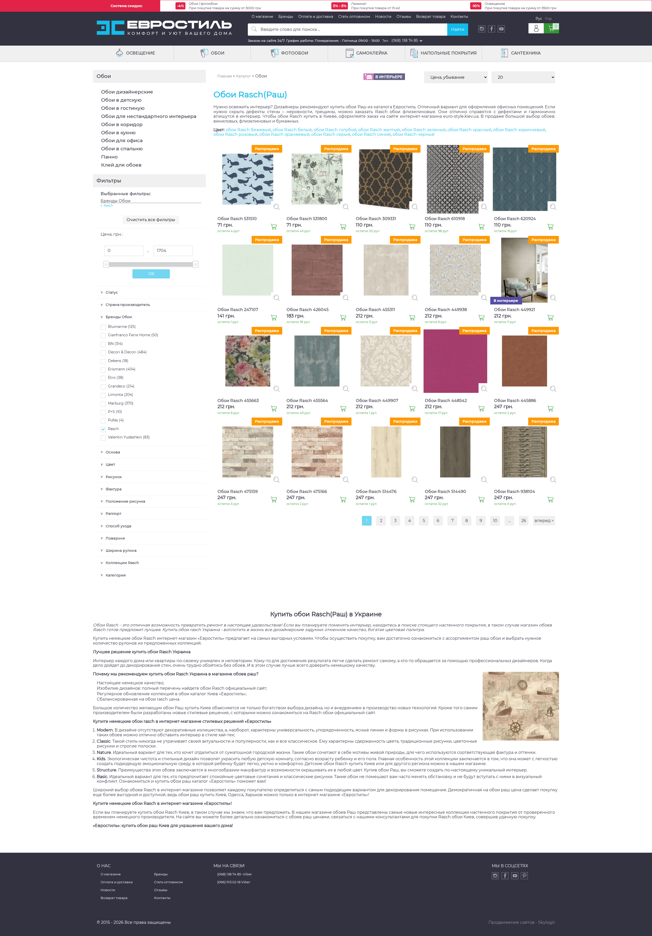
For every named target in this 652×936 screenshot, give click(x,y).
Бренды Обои (115, 201)
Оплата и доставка (315, 16)
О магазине (262, 16)
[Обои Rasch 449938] (481, 318)
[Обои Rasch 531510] (273, 227)
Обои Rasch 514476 (376, 491)
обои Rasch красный (469, 129)
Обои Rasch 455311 (375, 309)
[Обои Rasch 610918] (481, 227)
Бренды (285, 16)
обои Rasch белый (292, 129)
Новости (383, 16)
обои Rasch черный (413, 134)
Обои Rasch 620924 (515, 218)
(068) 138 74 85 (404, 40)
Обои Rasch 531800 (307, 218)
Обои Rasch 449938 (446, 309)
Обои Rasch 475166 (307, 491)
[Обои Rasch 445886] (550, 409)
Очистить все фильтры (151, 219)
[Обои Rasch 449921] (550, 318)
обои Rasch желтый (379, 129)
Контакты (459, 16)
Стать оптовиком (354, 16)
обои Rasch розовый (235, 134)
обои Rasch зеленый (424, 129)
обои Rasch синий (371, 134)
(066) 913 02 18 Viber (233, 882)
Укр (548, 19)
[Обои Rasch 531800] (343, 227)
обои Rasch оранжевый (284, 134)
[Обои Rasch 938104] (550, 500)
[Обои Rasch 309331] (412, 227)
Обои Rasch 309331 (376, 218)
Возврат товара (430, 16)
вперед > (544, 520)
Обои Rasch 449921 (514, 309)
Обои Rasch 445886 (515, 400)
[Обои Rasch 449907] (412, 409)
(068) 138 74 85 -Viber (234, 874)
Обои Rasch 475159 (238, 491)
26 (523, 520)
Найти (457, 29)
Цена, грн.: (112, 234)
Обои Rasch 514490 (445, 491)
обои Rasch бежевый (248, 129)
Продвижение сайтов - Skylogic (521, 922)
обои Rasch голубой (335, 129)
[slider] (106, 264)
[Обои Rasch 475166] (343, 500)
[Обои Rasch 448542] (481, 409)
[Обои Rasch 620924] (550, 227)
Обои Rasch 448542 (446, 400)
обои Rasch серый (330, 134)
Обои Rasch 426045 (308, 309)
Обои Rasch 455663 (238, 400)
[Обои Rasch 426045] (343, 318)
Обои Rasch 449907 (377, 400)
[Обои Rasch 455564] (343, 409)
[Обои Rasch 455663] (273, 409)
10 (495, 520)
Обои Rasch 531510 (237, 218)
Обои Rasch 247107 (238, 309)
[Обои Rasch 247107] (273, 318)
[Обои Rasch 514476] (412, 500)
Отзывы (404, 16)
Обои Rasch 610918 (445, 218)
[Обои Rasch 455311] (412, 318)
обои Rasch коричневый (519, 129)
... (509, 520)
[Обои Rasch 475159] (273, 500)
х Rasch (107, 205)
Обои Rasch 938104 (514, 491)
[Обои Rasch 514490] (481, 500)
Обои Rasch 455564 (307, 400)
